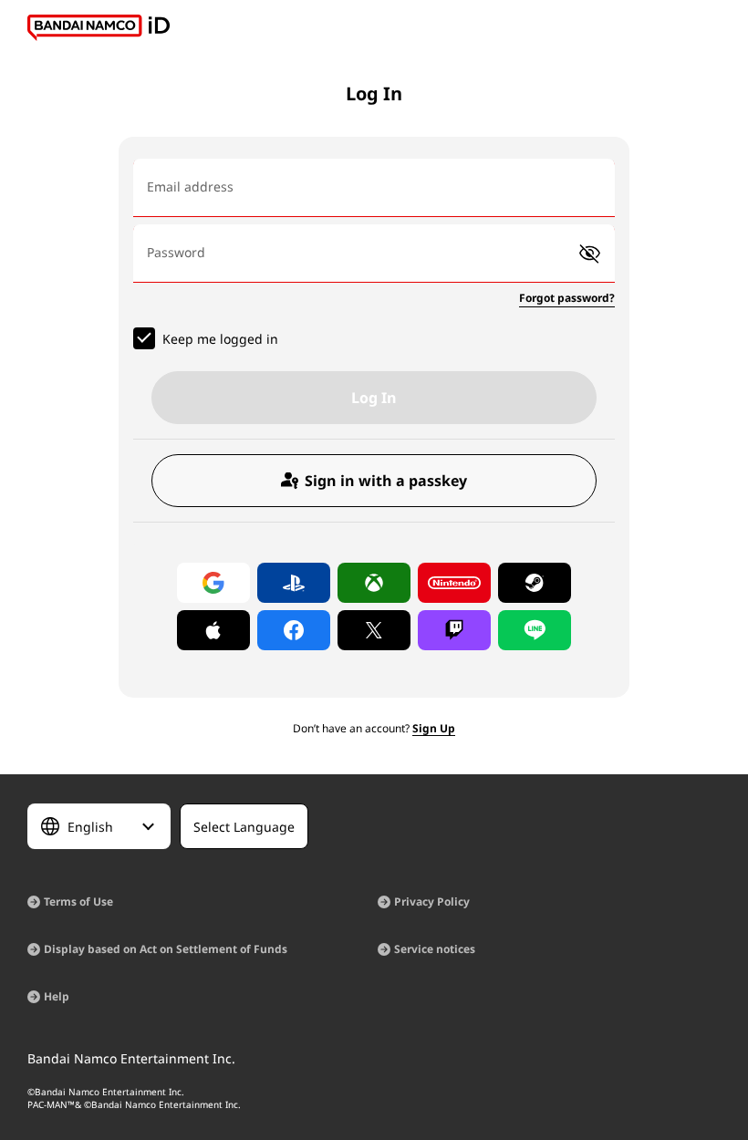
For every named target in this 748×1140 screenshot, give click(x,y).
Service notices (434, 949)
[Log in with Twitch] (454, 630)
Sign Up (433, 728)
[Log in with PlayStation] (293, 583)
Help (56, 996)
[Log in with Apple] (213, 630)
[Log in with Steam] (534, 583)
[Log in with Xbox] (374, 583)
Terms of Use (78, 901)
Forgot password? (567, 298)
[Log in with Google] (213, 583)
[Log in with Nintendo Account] (454, 583)
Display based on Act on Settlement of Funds (165, 949)
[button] (589, 254)
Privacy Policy (432, 901)
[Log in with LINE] (534, 630)
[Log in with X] (374, 630)
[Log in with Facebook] (293, 630)
